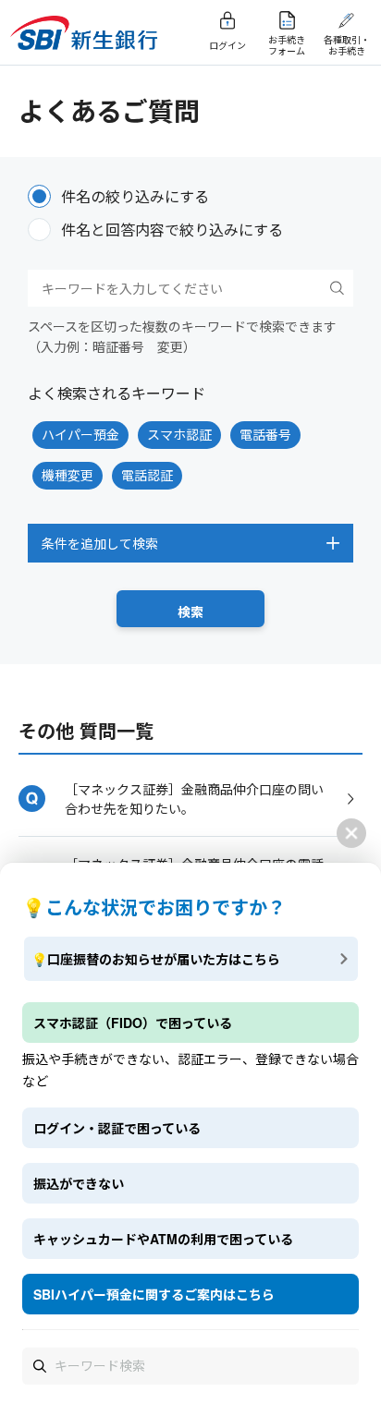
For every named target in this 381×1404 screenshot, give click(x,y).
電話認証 (147, 475)
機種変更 (67, 475)
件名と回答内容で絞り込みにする (172, 229)
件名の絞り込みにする (135, 196)
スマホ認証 (179, 434)
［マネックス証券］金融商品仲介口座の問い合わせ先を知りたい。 (194, 798)
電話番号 (265, 434)
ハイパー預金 (80, 434)
